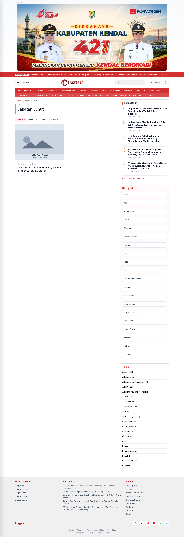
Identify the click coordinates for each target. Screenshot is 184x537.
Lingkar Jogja (21, 500)
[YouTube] (153, 523)
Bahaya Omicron (129, 451)
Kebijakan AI (131, 503)
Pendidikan (92, 95)
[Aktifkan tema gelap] (166, 82)
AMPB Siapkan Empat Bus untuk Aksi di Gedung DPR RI (59, 75)
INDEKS (26, 82)
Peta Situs (112, 530)
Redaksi (129, 489)
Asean (127, 203)
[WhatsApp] (160, 523)
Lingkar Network (24, 91)
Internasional (67, 91)
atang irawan (128, 436)
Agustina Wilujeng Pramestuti (135, 392)
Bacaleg (126, 446)
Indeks (151, 95)
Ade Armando (128, 377)
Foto (43, 120)
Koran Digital (154, 91)
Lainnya (142, 95)
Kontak (128, 514)
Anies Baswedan (129, 421)
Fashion (127, 245)
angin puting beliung (131, 416)
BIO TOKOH (51, 95)
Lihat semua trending (133, 178)
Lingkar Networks (24, 95)
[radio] (149, 82)
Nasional (52, 91)
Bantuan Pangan (129, 461)
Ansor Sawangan (129, 426)
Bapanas (126, 466)
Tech (104, 91)
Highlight (128, 270)
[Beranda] (72, 82)
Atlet (124, 441)
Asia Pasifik (129, 211)
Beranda (41, 91)
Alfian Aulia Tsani (129, 406)
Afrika (126, 194)
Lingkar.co (19, 485)
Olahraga (94, 91)
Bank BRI (126, 456)
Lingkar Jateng (21, 489)
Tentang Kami (131, 485)
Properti (132, 95)
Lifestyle (114, 91)
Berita (126, 219)
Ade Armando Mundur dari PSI (135, 382)
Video (54, 120)
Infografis (128, 91)
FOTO (61, 95)
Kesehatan (104, 95)
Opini (114, 95)
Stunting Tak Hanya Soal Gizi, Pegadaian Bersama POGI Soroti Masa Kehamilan (115, 75)
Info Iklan (129, 510)
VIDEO (70, 95)
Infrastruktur (129, 295)
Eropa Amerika (130, 236)
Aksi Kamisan (128, 401)
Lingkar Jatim (21, 493)
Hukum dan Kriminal (132, 278)
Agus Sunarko (128, 387)
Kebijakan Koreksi (133, 500)
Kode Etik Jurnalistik (134, 496)
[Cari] (141, 82)
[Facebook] (135, 523)
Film (125, 253)
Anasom (125, 411)
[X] (141, 523)
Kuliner (127, 346)
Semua (21, 120)
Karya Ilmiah (129, 312)
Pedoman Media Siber (135, 493)
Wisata (123, 95)
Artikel (33, 120)
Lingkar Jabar (21, 496)
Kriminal (127, 338)
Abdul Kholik (127, 372)
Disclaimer (130, 507)
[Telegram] (166, 523)
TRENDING (38, 95)
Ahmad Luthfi (128, 397)
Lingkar (20, 523)
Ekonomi (82, 91)
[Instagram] (147, 523)
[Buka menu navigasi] (18, 82)
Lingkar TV (140, 91)
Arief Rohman (128, 431)
